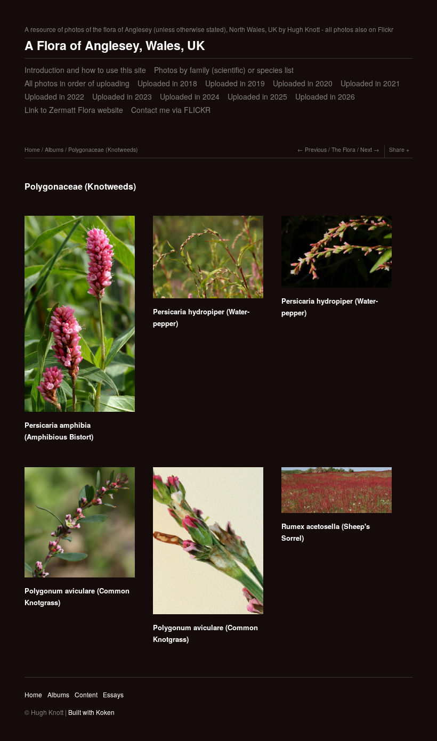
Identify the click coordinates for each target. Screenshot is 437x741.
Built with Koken (91, 711)
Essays (113, 694)
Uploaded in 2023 (122, 96)
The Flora (343, 149)
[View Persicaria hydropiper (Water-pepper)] (208, 261)
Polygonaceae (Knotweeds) (103, 149)
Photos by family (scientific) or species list (224, 69)
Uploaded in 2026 (325, 96)
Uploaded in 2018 (167, 83)
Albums (54, 149)
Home (32, 149)
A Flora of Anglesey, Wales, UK (115, 45)
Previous (316, 149)
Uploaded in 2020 (303, 83)
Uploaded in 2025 (257, 96)
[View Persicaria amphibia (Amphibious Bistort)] (80, 317)
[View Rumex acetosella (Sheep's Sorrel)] (336, 493)
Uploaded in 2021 (370, 83)
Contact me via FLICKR (171, 109)
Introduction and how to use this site (85, 69)
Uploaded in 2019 (235, 83)
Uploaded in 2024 (190, 96)
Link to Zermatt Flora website (74, 109)
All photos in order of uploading (77, 83)
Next (366, 149)
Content (86, 694)
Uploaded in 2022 (54, 96)
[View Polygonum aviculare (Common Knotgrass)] (80, 526)
